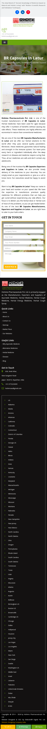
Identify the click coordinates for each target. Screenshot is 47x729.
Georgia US (12, 443)
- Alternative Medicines (10, 348)
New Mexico (12, 528)
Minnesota (12, 494)
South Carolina (13, 557)
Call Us (8, 727)
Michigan (11, 489)
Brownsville (12, 613)
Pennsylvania (12, 549)
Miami (10, 651)
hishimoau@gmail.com (10, 36)
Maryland (11, 481)
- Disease (5, 357)
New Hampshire (14, 519)
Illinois (10, 455)
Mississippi (12, 498)
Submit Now (10, 267)
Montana (11, 506)
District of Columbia (15, 434)
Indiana (10, 460)
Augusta (11, 591)
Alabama (11, 405)
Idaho (10, 451)
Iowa (10, 464)
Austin (10, 596)
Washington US (13, 668)
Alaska (10, 409)
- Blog (4, 361)
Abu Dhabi (12, 697)
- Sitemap (5, 325)
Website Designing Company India (14, 722)
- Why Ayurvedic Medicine (11, 344)
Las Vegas (11, 642)
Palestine (11, 685)
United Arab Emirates (15, 689)
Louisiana (11, 477)
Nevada (11, 515)
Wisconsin (11, 583)
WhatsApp (24, 727)
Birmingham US (13, 604)
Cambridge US (13, 617)
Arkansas (11, 417)
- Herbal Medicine (8, 352)
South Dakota (13, 562)
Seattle (10, 663)
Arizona (11, 413)
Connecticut (12, 430)
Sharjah (11, 702)
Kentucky (11, 472)
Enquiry (39, 727)
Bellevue (11, 600)
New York (11, 655)
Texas (10, 570)
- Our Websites (7, 333)
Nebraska (11, 511)
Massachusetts (13, 485)
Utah (10, 574)
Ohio (10, 540)
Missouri (11, 502)
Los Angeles (12, 647)
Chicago (11, 621)
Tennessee (12, 566)
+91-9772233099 (8, 34)
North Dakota (13, 536)
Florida (10, 438)
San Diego (12, 659)
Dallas (10, 625)
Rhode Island (12, 553)
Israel (10, 676)
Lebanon (11, 680)
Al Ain (10, 706)
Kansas (10, 468)
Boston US (12, 608)
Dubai (10, 693)
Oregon (11, 545)
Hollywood (12, 630)
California (11, 422)
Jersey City (12, 638)
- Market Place (7, 329)
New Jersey (12, 523)
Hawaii (10, 447)
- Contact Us (6, 321)
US (9, 400)
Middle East (12, 672)
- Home (4, 312)
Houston (11, 634)
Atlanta (10, 587)
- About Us (5, 316)
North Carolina (13, 532)
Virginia (10, 579)
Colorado (11, 426)
